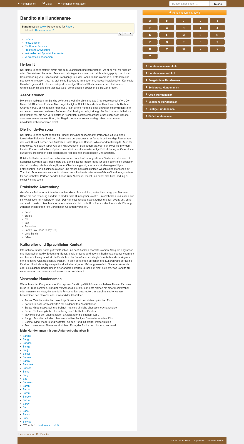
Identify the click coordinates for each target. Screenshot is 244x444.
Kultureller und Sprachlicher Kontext (45, 53)
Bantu (26, 371)
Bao (25, 378)
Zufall (48, 3)
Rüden (69, 26)
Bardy (26, 403)
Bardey (27, 396)
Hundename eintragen (73, 3)
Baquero (28, 382)
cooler (43, 26)
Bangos (27, 343)
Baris (26, 411)
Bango (26, 339)
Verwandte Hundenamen (39, 57)
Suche (218, 4)
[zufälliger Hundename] (125, 34)
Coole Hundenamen (160, 94)
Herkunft (29, 39)
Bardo (26, 400)
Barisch (27, 414)
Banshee (28, 364)
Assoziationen (32, 42)
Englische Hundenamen (163, 101)
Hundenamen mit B (44, 29)
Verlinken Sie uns (215, 440)
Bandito (44, 434)
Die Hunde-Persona (36, 46)
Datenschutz (185, 440)
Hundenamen (28, 3)
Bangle (27, 335)
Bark (25, 418)
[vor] (130, 34)
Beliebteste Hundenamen (163, 87)
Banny (26, 360)
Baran (26, 386)
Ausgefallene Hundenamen (164, 80)
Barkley (27, 421)
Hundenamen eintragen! (186, 12)
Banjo (26, 350)
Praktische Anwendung (38, 49)
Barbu (26, 393)
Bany (26, 375)
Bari (25, 407)
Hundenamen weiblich (162, 73)
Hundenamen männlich (162, 66)
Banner (27, 357)
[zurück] (120, 34)
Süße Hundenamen (160, 116)
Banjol (26, 353)
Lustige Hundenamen (161, 109)
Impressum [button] (199, 440)
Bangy (26, 346)
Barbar (27, 389)
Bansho (27, 368)
